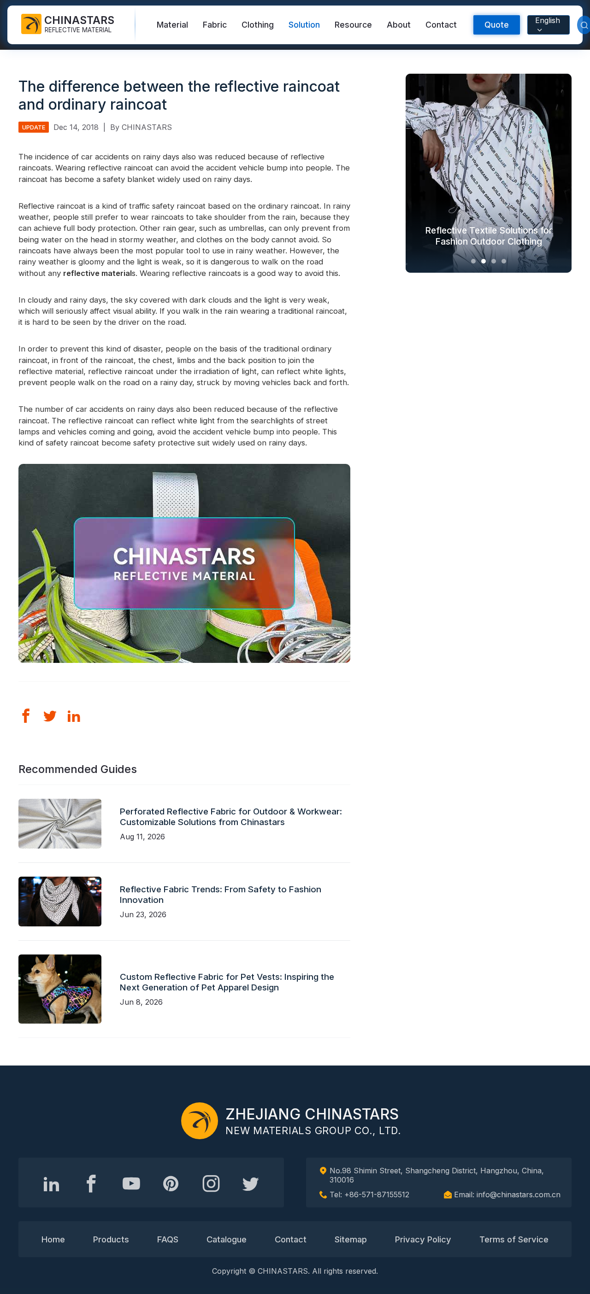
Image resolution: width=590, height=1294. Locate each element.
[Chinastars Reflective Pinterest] (171, 1183)
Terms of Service (514, 1239)
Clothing (258, 24)
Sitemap (351, 1239)
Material (172, 24)
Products (111, 1239)
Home (53, 1239)
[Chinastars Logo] (199, 1120)
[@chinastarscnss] (91, 1183)
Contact (441, 24)
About (399, 24)
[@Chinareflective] (251, 1183)
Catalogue (226, 1239)
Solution (304, 24)
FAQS (167, 1239)
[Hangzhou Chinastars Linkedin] (51, 1183)
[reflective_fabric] (211, 1183)
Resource (353, 24)
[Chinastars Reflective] (131, 1183)
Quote (496, 24)
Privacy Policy (423, 1239)
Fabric (215, 24)
